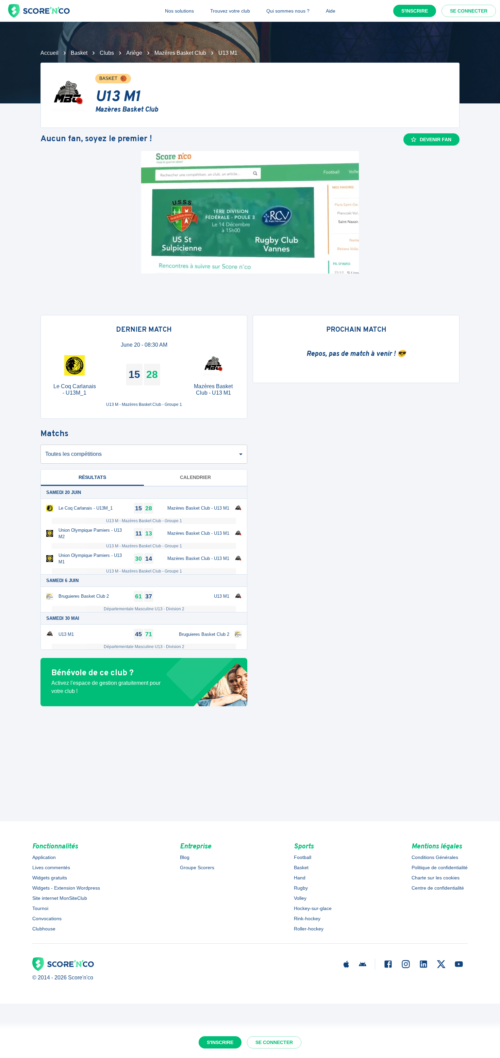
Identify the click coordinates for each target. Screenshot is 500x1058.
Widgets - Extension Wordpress (66, 888)
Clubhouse (43, 928)
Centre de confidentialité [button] (438, 888)
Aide (330, 11)
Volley (300, 898)
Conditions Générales (435, 857)
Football (302, 857)
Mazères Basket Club (180, 53)
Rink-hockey (307, 918)
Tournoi (40, 908)
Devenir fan (435, 139)
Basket (79, 53)
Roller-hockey (308, 928)
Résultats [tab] (92, 477)
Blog (184, 857)
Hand (299, 877)
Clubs (107, 53)
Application (44, 857)
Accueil (49, 53)
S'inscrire (414, 11)
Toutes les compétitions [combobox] (73, 454)
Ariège (134, 53)
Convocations (47, 918)
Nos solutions (179, 11)
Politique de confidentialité (440, 867)
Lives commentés (51, 867)
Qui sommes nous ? (288, 11)
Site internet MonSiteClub (59, 898)
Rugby (301, 888)
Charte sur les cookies (436, 877)
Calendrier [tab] (195, 477)
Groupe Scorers (197, 867)
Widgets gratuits (49, 877)
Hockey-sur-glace (313, 908)
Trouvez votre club (230, 11)
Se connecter (468, 11)
